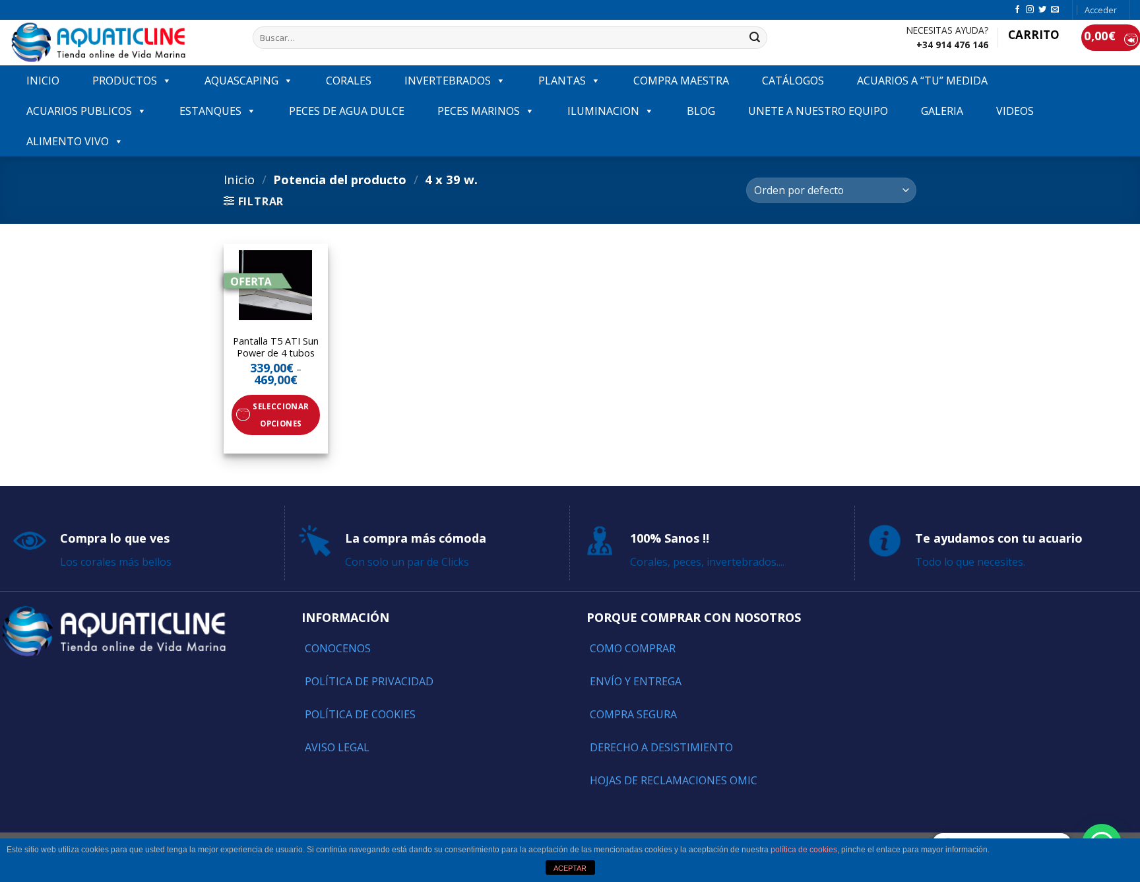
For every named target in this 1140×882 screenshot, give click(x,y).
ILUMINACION (603, 111)
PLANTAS (562, 80)
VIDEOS (1015, 111)
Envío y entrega (635, 681)
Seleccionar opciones (281, 414)
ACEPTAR (570, 868)
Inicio (239, 179)
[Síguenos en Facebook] (1017, 10)
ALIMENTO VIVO (67, 141)
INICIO (42, 80)
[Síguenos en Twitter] (1042, 10)
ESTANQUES (210, 111)
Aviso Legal (337, 747)
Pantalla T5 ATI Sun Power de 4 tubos (276, 347)
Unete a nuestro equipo (818, 111)
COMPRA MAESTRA (681, 80)
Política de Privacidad (369, 681)
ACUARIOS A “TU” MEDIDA (922, 80)
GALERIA (942, 111)
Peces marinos (478, 111)
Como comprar (633, 648)
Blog (701, 111)
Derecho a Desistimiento (661, 747)
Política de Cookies (360, 714)
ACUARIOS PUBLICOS (79, 111)
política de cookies (804, 849)
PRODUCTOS (124, 80)
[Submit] (755, 37)
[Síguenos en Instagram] (1030, 10)
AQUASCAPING (241, 80)
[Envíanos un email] (1055, 10)
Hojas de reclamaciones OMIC (673, 780)
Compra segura (633, 714)
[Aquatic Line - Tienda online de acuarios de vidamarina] (121, 42)
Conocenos (338, 648)
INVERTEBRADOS (447, 80)
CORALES (348, 80)
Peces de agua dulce (346, 111)
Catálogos (793, 80)
